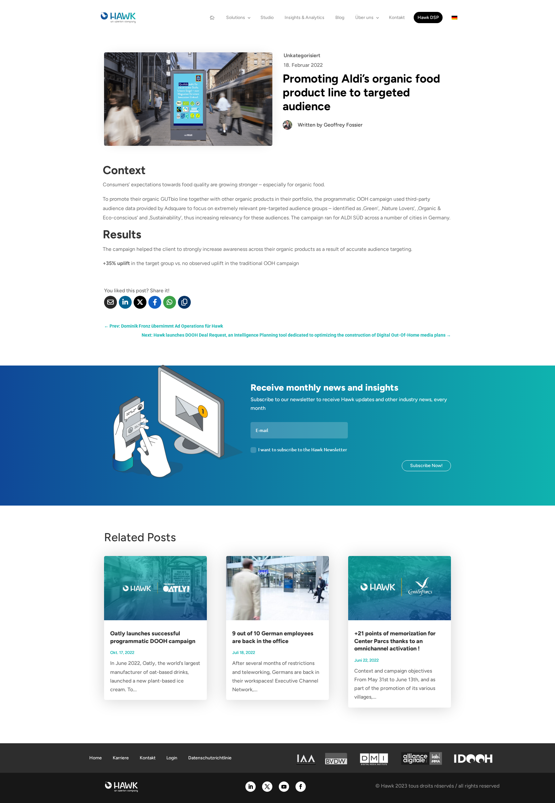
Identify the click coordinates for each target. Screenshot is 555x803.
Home (95, 758)
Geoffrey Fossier (343, 125)
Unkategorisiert (302, 55)
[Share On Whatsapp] (169, 302)
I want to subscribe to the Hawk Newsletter (302, 449)
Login (171, 758)
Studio (267, 17)
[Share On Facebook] (154, 302)
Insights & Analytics (304, 17)
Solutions (235, 17)
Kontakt (397, 17)
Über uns (364, 17)
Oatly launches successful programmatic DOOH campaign (152, 637)
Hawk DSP (428, 17)
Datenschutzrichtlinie (210, 758)
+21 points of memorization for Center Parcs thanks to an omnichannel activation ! (395, 641)
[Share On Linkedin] (125, 302)
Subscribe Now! (426, 465)
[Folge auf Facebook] (300, 786)
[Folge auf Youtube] (284, 786)
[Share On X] (140, 302)
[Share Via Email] (110, 302)
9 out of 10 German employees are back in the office (272, 637)
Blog (339, 17)
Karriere (121, 758)
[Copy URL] (184, 302)
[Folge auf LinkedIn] (250, 786)
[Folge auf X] (267, 786)
